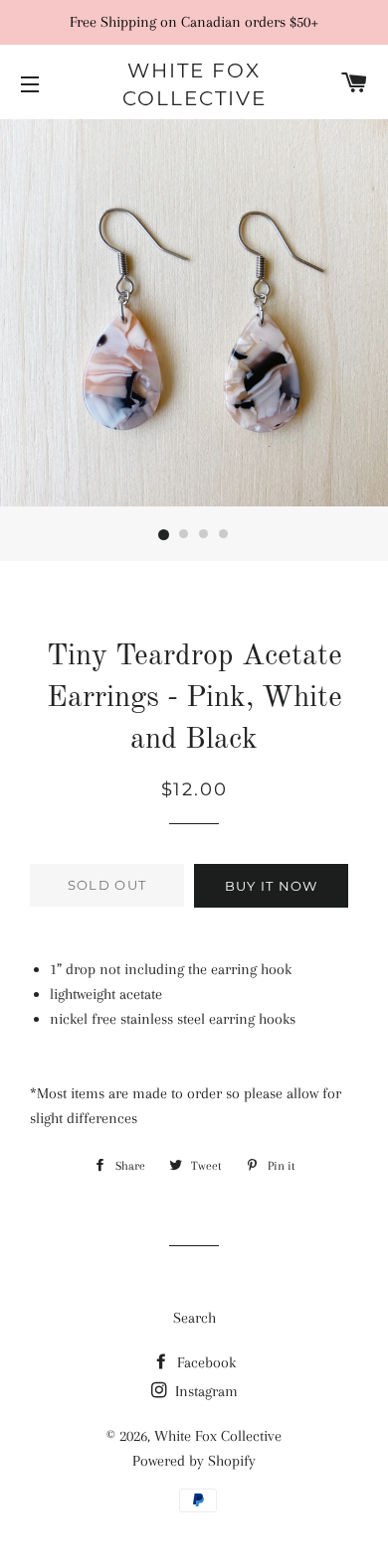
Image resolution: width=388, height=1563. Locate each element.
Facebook (204, 1362)
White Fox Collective (194, 84)
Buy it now (271, 886)
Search (194, 1318)
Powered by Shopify (194, 1461)
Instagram (204, 1391)
